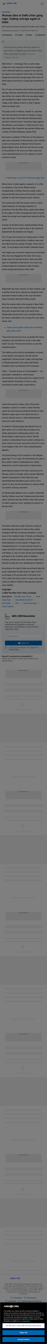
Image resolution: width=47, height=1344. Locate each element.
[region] (23, 1323)
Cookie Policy (25, 1321)
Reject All (23, 1333)
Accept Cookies (23, 1339)
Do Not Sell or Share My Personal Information (23, 1326)
